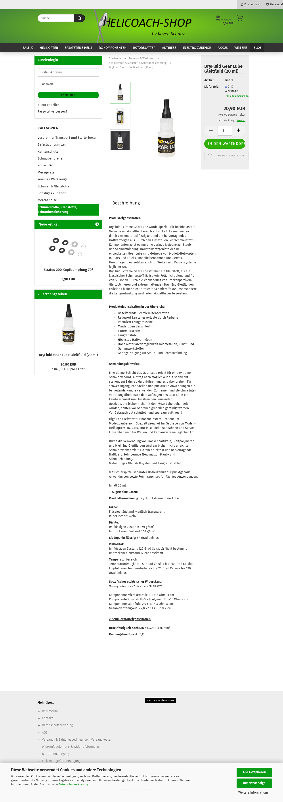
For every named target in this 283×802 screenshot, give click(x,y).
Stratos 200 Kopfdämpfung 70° (68, 270)
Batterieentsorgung (55, 754)
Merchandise (47, 200)
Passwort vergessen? (52, 111)
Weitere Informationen (254, 792)
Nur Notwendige (254, 783)
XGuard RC (45, 165)
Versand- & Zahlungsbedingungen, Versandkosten (77, 740)
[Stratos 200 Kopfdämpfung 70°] (68, 247)
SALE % (28, 48)
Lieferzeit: (211, 87)
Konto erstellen (48, 105)
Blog (257, 48)
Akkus (223, 48)
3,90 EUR (68, 279)
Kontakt (47, 718)
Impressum (50, 711)
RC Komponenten (112, 48)
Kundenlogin (251, 4)
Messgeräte (46, 172)
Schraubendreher (51, 158)
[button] (211, 131)
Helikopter (49, 48)
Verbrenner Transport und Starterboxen (67, 138)
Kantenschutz (48, 152)
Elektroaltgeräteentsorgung (61, 761)
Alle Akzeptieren (254, 772)
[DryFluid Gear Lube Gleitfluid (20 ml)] (166, 128)
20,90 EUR (68, 364)
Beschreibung (126, 203)
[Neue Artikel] (97, 224)
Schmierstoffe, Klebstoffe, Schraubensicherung (57, 209)
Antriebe (169, 48)
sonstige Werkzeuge (52, 179)
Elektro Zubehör (197, 48)
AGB (45, 732)
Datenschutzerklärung (73, 784)
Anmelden (68, 95)
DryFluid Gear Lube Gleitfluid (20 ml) (68, 355)
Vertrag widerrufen (160, 700)
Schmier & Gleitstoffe (53, 186)
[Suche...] (79, 18)
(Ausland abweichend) (237, 95)
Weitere (240, 48)
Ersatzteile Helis (78, 48)
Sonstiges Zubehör (52, 193)
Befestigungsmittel (51, 144)
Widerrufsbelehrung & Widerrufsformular (70, 747)
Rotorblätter (144, 48)
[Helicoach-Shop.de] (141, 26)
